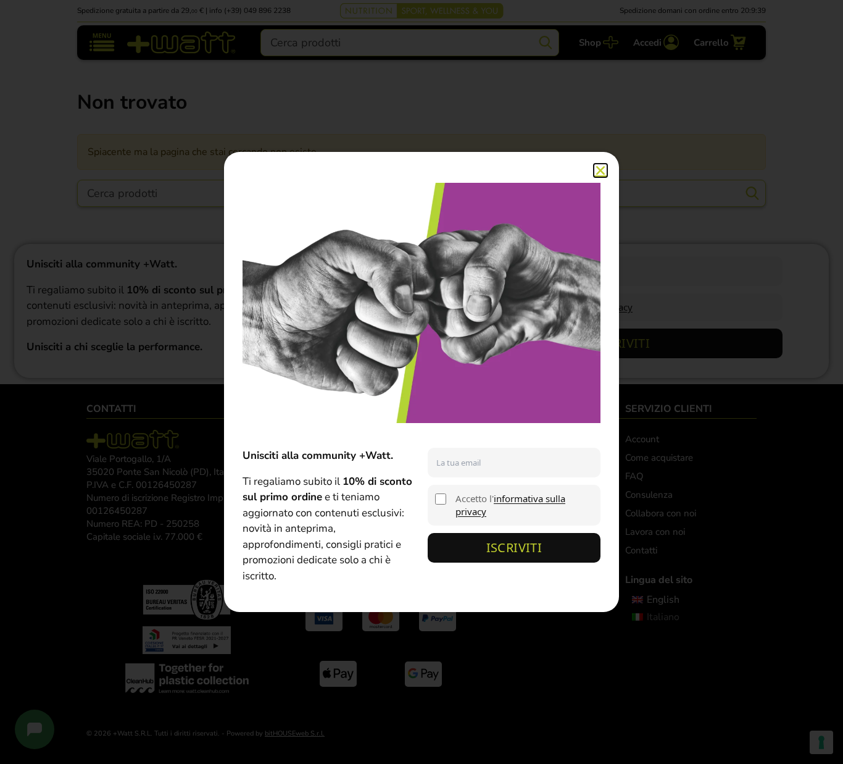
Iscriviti (514, 547)
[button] (600, 170)
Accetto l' (510, 505)
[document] (421, 382)
